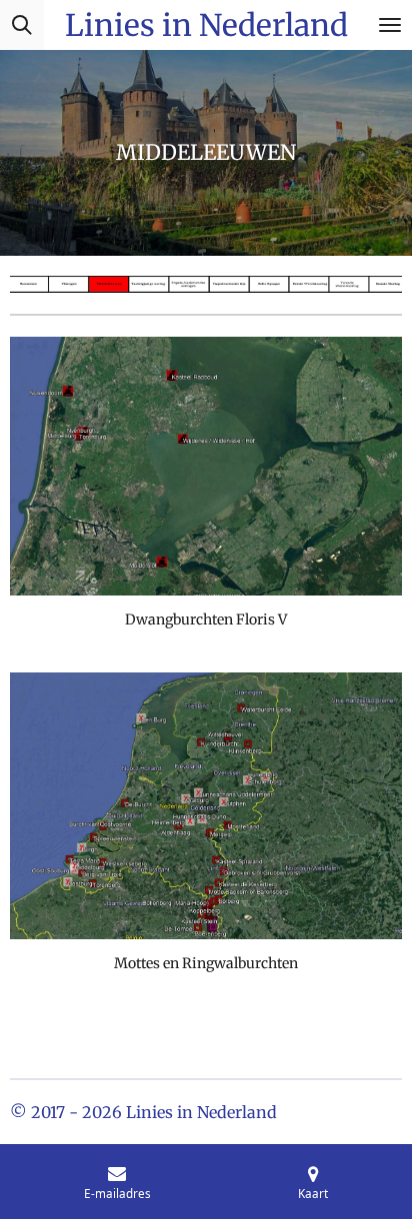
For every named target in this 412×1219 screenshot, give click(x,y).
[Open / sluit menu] (390, 25)
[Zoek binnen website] (22, 25)
